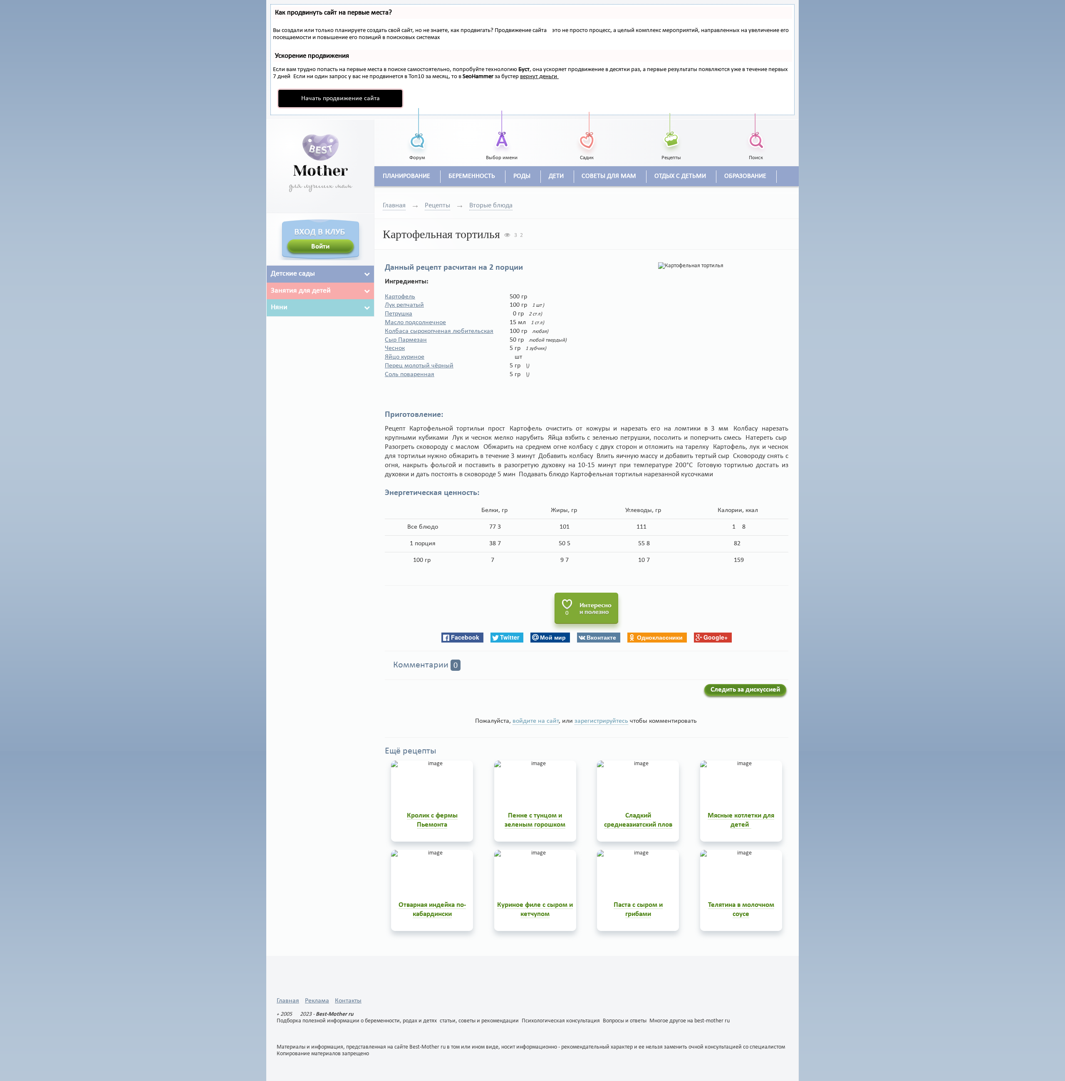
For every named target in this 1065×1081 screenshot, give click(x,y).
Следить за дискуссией (745, 689)
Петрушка (398, 313)
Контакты (348, 1000)
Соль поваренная (409, 374)
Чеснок (395, 348)
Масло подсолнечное (415, 322)
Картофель (400, 296)
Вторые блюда (491, 205)
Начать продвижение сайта (340, 98)
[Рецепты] (671, 131)
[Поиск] (755, 131)
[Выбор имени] (502, 131)
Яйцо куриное (404, 357)
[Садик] (586, 131)
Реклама (317, 1000)
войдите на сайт (536, 721)
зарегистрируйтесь (601, 721)
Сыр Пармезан (406, 340)
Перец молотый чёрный (419, 365)
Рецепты (437, 205)
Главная (394, 205)
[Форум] (417, 131)
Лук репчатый (404, 305)
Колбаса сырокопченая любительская (439, 331)
